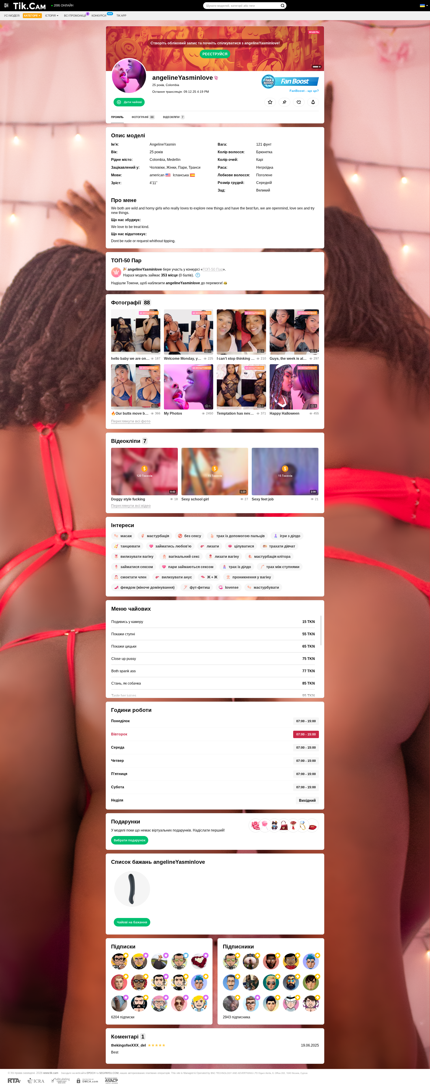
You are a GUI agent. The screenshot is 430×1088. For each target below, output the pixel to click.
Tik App (121, 15)
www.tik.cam (50, 1072)
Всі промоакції (75, 15)
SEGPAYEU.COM (108, 1073)
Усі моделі (11, 15)
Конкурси (99, 15)
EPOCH (91, 1073)
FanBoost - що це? (304, 91)
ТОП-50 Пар (213, 269)
